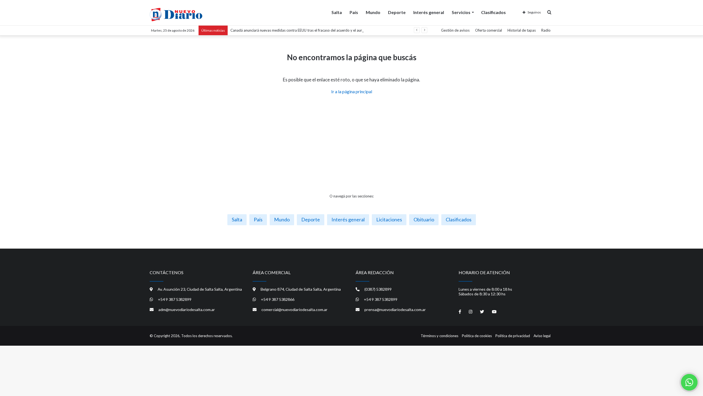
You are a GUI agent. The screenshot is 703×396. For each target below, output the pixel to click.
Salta (336, 12)
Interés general (428, 12)
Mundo (373, 12)
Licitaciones (389, 219)
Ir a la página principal (351, 91)
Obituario (424, 219)
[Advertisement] (351, 144)
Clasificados (493, 12)
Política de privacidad (512, 336)
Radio (546, 30)
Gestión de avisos (455, 30)
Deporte (397, 12)
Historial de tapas (521, 30)
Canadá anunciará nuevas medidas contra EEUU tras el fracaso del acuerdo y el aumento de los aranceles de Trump (322, 30)
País (354, 12)
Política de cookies (477, 336)
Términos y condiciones (439, 336)
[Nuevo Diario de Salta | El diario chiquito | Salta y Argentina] (176, 14)
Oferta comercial (488, 30)
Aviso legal (542, 336)
